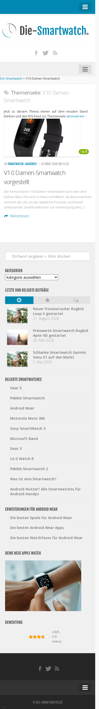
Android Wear (22, 408)
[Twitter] (45, 53)
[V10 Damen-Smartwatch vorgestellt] (47, 138)
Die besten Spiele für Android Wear (41, 517)
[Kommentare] (76, 300)
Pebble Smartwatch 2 (29, 468)
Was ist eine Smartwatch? (33, 478)
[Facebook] (36, 53)
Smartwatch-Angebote (22, 164)
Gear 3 (16, 448)
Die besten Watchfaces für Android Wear (46, 537)
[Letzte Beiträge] (19, 300)
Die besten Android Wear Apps (37, 527)
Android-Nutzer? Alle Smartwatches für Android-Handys (45, 491)
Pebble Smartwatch (27, 398)
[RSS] (55, 53)
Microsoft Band (24, 438)
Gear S (16, 387)
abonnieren (75, 116)
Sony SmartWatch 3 (27, 428)
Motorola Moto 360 (27, 418)
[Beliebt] (48, 300)
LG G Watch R (22, 458)
